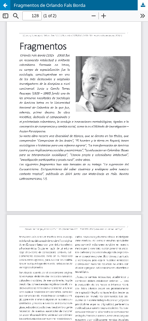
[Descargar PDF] (143, 5)
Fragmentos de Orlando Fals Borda (49, 5)
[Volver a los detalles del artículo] (5, 5)
